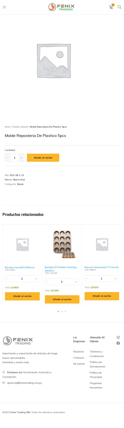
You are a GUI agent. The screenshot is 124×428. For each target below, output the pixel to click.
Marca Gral (19, 179)
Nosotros (78, 351)
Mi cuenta (79, 363)
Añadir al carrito (43, 157)
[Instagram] (118, 337)
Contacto (78, 357)
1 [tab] (58, 311)
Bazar (20, 184)
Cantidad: (10, 150)
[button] (22, 296)
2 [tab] (62, 311)
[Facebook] (118, 343)
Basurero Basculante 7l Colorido (102, 267)
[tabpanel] (22, 265)
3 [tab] (65, 311)
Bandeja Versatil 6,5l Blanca (20, 267)
